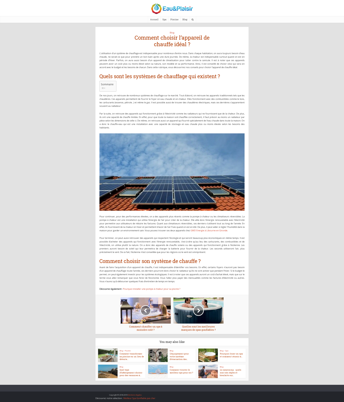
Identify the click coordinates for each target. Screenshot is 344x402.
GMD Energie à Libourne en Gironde (209, 230)
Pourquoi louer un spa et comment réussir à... (231, 355)
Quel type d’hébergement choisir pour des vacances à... (131, 372)
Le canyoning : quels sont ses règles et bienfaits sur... (230, 372)
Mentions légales (135, 395)
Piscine (174, 19)
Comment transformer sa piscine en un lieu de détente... (132, 356)
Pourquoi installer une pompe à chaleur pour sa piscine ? (151, 288)
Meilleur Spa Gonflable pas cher (139, 398)
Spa (164, 19)
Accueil (154, 19)
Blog (184, 19)
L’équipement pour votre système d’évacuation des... (179, 356)
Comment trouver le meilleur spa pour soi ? (181, 371)
